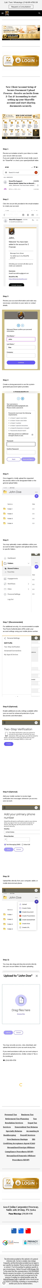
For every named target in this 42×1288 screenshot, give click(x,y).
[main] (21, 95)
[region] (21, 5)
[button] (2, 13)
